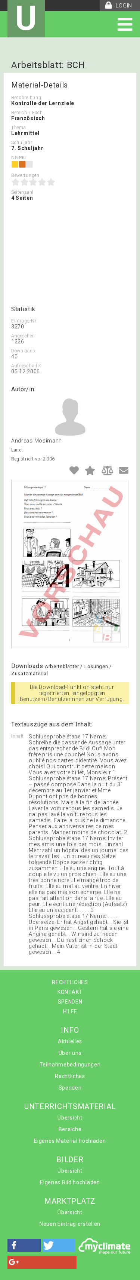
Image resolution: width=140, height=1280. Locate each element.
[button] (24, 1245)
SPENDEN (70, 1002)
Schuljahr (21, 142)
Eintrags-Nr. (24, 321)
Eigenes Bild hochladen (70, 1182)
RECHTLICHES (70, 982)
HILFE (70, 1011)
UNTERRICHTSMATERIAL (70, 1106)
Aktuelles (70, 1041)
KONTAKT (70, 992)
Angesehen (23, 336)
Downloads (23, 350)
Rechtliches (70, 1076)
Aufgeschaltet (26, 365)
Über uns (70, 1053)
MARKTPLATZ (70, 1201)
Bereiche (70, 1129)
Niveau (18, 157)
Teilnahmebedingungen (70, 1065)
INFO (70, 1030)
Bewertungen (25, 175)
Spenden (70, 1088)
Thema (18, 127)
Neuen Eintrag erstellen (70, 1224)
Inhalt (17, 736)
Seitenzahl (22, 192)
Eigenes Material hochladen (70, 1141)
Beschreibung (26, 97)
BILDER (69, 1159)
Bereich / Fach (27, 112)
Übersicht (69, 1118)
